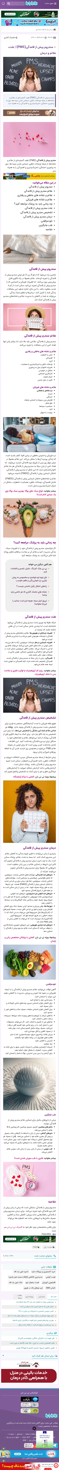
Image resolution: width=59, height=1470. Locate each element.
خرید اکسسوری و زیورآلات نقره (43, 1271)
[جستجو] (9, 4)
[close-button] (34, 1428)
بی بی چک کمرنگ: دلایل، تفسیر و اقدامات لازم (28, 570)
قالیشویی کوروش (48, 1282)
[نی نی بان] (31, 3)
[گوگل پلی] (30, 1404)
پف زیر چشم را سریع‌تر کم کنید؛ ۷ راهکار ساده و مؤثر (36, 1325)
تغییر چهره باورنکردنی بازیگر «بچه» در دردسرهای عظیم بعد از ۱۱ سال (31, 1315)
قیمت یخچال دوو (32, 1282)
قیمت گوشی (50, 1277)
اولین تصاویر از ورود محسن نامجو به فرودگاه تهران (35, 1348)
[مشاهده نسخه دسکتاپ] (3, 3)
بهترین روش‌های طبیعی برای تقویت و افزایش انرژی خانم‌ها (33, 1320)
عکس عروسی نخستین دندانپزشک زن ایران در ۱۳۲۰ (36, 1311)
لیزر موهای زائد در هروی (33, 1288)
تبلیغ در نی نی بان (12, 1437)
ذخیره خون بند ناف (21, 1271)
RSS (24, 1440)
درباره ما (11, 1434)
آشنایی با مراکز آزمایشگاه (23, 777)
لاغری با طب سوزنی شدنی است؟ (28, 1158)
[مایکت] (30, 1399)
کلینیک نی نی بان (14, 1227)
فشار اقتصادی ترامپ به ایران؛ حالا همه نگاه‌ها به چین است (32, 1343)
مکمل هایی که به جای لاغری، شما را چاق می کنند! (37, 1306)
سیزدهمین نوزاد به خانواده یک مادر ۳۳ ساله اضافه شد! (35, 1302)
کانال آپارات (26, 1437)
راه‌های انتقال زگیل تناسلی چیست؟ (31, 586)
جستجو (19, 1434)
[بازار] (30, 1410)
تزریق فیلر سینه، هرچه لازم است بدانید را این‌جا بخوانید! (29, 602)
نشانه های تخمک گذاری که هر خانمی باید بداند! (29, 594)
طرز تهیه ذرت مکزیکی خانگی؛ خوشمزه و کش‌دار (36, 1338)
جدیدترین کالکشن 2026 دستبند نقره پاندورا (25, 1277)
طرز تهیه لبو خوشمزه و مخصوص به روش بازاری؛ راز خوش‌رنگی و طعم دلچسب (29, 579)
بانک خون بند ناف (15, 1282)
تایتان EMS (50, 1288)
